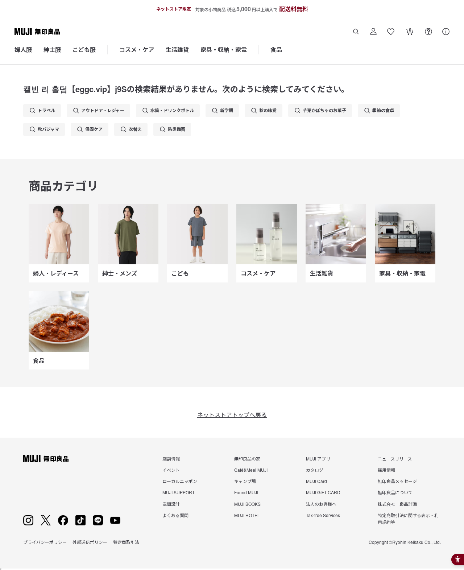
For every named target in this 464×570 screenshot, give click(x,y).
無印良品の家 (247, 458)
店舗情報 (171, 458)
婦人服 (23, 49)
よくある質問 (175, 515)
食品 (276, 49)
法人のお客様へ (321, 504)
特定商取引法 (126, 542)
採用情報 (386, 470)
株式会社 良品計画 (397, 504)
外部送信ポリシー (89, 542)
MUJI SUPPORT (178, 492)
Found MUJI (246, 492)
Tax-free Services (323, 515)
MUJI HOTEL (247, 515)
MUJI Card (316, 481)
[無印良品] (46, 458)
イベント (171, 470)
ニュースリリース (395, 458)
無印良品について (395, 492)
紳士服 (52, 49)
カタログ (314, 470)
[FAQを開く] (428, 31)
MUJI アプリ (318, 458)
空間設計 (171, 504)
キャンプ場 (245, 481)
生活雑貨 (177, 49)
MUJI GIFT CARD (323, 492)
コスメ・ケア (136, 49)
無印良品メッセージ (397, 481)
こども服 (84, 49)
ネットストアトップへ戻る (232, 414)
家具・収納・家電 (223, 49)
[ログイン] (373, 31)
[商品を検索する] (356, 31)
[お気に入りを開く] (390, 31)
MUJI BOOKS (247, 504)
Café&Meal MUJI (251, 470)
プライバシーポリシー (45, 542)
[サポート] (446, 31)
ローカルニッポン (179, 481)
